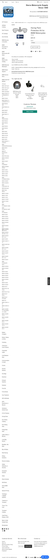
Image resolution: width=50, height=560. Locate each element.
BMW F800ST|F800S (5, 118)
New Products (5, 30)
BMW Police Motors (4, 190)
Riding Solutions (4, 456)
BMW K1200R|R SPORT (5, 167)
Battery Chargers (4, 333)
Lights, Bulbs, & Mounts (5, 435)
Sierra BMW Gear (5, 486)
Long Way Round (4, 440)
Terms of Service (5, 547)
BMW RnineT (4, 286)
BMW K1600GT (5, 181)
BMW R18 (4, 300)
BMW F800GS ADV (5, 104)
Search (3, 541)
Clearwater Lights (4, 351)
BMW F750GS (5, 98)
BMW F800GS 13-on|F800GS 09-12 (5, 101)
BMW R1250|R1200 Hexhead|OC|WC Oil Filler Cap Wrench (42, 94)
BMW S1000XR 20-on (5, 328)
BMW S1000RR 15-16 (5, 314)
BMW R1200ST (5, 259)
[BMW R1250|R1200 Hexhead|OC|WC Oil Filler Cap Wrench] (42, 86)
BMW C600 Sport (5, 86)
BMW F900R (4, 131)
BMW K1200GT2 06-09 (5, 158)
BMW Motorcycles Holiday (4, 60)
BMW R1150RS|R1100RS (6, 205)
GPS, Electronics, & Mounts (5, 403)
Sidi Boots (4, 482)
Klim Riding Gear (4, 425)
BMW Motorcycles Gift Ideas (5, 53)
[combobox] (8, 2)
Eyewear (4, 385)
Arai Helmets (5, 37)
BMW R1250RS (5, 273)
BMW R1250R (5, 271)
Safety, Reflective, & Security (5, 465)
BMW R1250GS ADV (5, 269)
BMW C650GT (5, 89)
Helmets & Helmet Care (5, 409)
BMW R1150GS (5, 199)
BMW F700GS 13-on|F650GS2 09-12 (5, 95)
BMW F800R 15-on (5, 115)
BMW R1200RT (5, 251)
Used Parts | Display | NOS (5, 516)
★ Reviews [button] (48, 281)
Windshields (5, 525)
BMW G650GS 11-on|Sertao (6, 141)
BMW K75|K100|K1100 (5, 185)
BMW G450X (4, 139)
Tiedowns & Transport (4, 501)
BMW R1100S (5, 197)
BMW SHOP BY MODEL (6, 80)
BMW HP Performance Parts (4, 153)
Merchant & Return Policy (7, 544)
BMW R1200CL (5, 216)
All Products (5, 22)
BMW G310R (4, 137)
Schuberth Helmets (4, 471)
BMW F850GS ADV (5, 123)
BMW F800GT (5, 110)
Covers (3, 365)
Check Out (46, 2)
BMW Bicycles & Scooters (5, 41)
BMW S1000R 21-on (5, 306)
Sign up (17, 2)
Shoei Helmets (5, 479)
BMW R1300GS (5, 277)
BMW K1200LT (5, 161)
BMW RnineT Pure (6, 291)
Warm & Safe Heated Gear (5, 521)
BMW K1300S (5, 175)
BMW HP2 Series (5, 156)
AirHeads (4, 84)
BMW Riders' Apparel (6, 70)
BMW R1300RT (5, 284)
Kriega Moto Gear (5, 430)
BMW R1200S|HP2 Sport (4, 263)
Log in (13, 2)
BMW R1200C (5, 214)
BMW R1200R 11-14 (5, 241)
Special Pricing (5, 490)
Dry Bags (4, 373)
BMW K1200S (5, 169)
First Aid (4, 388)
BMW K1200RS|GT (4, 163)
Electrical (4, 377)
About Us (4, 543)
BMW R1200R (5, 239)
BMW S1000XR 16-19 (5, 324)
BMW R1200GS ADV (5, 226)
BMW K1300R (5, 173)
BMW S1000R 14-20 (5, 303)
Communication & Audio (5, 361)
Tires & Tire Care (4, 506)
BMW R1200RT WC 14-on (5, 257)
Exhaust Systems (4, 381)
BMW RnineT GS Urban (5, 289)
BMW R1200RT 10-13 (5, 253)
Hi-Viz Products (5, 413)
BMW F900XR (5, 133)
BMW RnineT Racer (4, 294)
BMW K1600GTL (5, 182)
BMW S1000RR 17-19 (5, 318)
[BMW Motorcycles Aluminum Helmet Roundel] (17, 85)
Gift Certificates (5, 398)
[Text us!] (45, 557)
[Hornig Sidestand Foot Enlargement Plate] (29, 86)
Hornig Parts (5, 416)
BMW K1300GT (5, 171)
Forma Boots (5, 391)
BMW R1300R (5, 282)
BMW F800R (4, 112)
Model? (32, 40)
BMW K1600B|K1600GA (5, 178)
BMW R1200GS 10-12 (5, 223)
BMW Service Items (5, 75)
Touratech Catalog (4, 511)
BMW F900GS (5, 126)
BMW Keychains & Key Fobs (5, 46)
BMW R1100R (5, 195)
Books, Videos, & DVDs (5, 338)
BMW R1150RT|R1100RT (6, 208)
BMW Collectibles (5, 91)
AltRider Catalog (4, 26)
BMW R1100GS (5, 193)
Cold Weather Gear (5, 356)
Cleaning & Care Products (5, 346)
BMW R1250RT (5, 275)
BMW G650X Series (4, 148)
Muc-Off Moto (5, 449)
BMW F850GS (5, 121)
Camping (4, 342)
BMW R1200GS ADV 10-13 (5, 229)
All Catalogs (5, 33)
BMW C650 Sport (5, 87)
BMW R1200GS (5, 218)
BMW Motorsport (5, 188)
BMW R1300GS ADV (5, 280)
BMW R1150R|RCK (4, 212)
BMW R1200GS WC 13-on (5, 236)
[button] (26, 548)
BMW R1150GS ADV (5, 202)
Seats (3, 476)
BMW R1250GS (5, 266)
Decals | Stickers (4, 369)
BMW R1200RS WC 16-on (5, 248)
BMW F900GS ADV (5, 128)
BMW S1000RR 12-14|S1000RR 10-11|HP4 (5, 310)
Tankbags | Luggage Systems (4, 495)
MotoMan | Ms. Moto (5, 445)
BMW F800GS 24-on (5, 107)
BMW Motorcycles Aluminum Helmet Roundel (17, 93)
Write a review (29, 111)
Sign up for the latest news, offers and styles (23, 542)
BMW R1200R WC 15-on (6, 245)
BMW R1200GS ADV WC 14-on (5, 233)
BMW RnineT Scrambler (4, 297)
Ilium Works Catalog (4, 420)
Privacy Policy (5, 546)
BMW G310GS (5, 135)
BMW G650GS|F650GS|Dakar (6, 145)
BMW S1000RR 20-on (5, 321)
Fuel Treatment (5, 395)
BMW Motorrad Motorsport (5, 65)
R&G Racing (5, 452)
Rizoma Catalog (5, 461)
